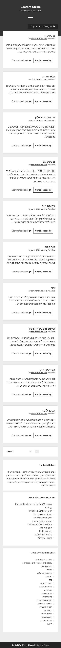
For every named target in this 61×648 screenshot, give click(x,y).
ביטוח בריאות (46, 566)
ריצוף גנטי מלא (46, 528)
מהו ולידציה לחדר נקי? (43, 514)
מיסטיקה (50, 35)
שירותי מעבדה (46, 620)
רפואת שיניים (46, 614)
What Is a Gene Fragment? (40, 511)
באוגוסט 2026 (41, 39)
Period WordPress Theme (23, 645)
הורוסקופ (50, 246)
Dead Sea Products (43, 559)
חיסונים (49, 576)
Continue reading (42, 61)
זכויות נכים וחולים (44, 573)
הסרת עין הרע (47, 369)
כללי (50, 580)
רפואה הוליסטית (45, 603)
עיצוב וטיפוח (47, 593)
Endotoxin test (45, 531)
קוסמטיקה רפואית (44, 600)
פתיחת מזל (48, 206)
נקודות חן (48, 590)
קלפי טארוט (48, 76)
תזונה (49, 624)
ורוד (53, 287)
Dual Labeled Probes (43, 534)
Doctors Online (30, 7)
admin (33, 39)
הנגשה (49, 570)
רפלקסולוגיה (47, 617)
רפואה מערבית (46, 607)
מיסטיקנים (49, 161)
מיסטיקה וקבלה (45, 586)
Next (10, 451)
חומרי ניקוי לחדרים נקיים (42, 521)
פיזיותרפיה (47, 597)
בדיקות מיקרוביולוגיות (43, 518)
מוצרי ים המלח (46, 583)
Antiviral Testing (45, 538)
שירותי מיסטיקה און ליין (42, 328)
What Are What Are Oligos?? (40, 524)
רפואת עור (47, 610)
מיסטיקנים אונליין (45, 117)
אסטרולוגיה (48, 410)
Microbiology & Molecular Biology (37, 563)
